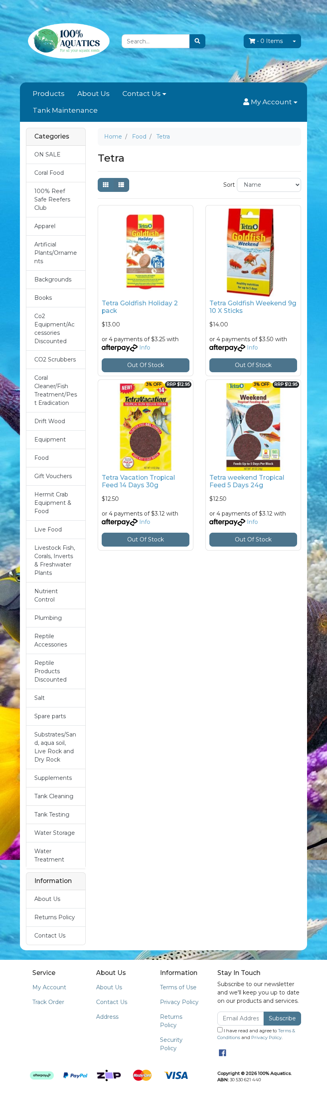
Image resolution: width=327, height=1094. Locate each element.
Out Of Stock (145, 365)
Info (144, 347)
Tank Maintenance (65, 110)
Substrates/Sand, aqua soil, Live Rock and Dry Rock (55, 747)
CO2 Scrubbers (55, 359)
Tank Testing (51, 814)
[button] (270, 102)
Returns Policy (54, 917)
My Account (49, 987)
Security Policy (171, 1044)
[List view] (121, 185)
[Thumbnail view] (106, 185)
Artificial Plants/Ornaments (55, 253)
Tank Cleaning (53, 796)
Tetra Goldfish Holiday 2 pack (140, 307)
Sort (229, 184)
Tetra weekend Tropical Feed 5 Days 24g (246, 481)
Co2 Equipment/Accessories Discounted (54, 329)
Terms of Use (178, 987)
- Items (270, 41)
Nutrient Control (46, 595)
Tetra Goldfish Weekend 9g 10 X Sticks (252, 307)
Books (43, 297)
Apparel (44, 226)
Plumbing (48, 617)
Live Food (48, 529)
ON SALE (47, 154)
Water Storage (54, 832)
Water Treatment (49, 855)
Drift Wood (49, 421)
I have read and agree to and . (256, 1034)
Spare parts (50, 716)
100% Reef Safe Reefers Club (52, 199)
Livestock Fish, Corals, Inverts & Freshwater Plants (54, 560)
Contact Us (141, 94)
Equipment (50, 439)
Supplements (53, 777)
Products (49, 94)
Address (107, 1016)
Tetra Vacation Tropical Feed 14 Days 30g (138, 481)
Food (41, 457)
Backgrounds (52, 279)
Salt (39, 697)
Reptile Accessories (50, 640)
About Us (93, 94)
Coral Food (49, 172)
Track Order (48, 1002)
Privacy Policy (179, 1002)
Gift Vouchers (53, 476)
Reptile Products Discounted (50, 671)
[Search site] (197, 41)
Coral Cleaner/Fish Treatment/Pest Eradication (55, 390)
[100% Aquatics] (68, 40)
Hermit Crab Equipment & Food (52, 503)
